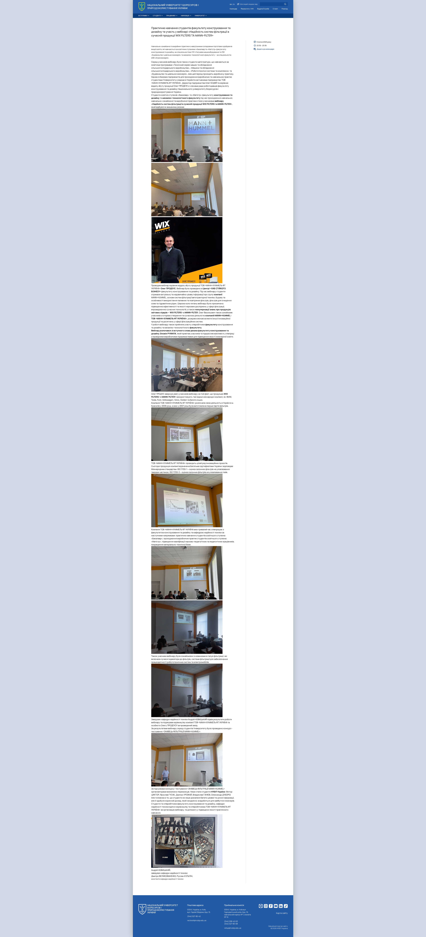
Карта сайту (282, 913)
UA (231, 4)
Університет (200, 15)
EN (234, 4)
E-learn (275, 9)
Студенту (157, 15)
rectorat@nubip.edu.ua (196, 920)
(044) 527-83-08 (231, 924)
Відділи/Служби (263, 9)
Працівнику (171, 15)
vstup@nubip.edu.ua (232, 928)
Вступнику (142, 15)
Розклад (285, 9)
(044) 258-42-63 (231, 921)
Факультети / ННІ (247, 9)
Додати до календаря (265, 49)
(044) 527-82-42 (194, 916)
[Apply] (285, 4)
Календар (233, 9)
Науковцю (185, 15)
